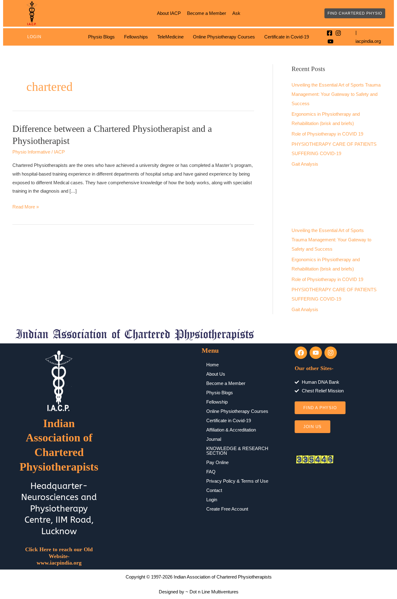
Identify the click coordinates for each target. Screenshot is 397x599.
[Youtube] (330, 41)
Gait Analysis (305, 164)
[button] (355, 13)
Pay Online (217, 462)
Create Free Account (227, 509)
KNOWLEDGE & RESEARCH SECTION (237, 451)
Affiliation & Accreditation (231, 429)
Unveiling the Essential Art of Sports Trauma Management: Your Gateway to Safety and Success (336, 94)
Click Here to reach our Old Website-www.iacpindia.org (59, 556)
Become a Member (206, 13)
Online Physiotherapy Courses (224, 36)
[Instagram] (338, 33)
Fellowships (136, 36)
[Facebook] (329, 33)
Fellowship (217, 402)
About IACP (169, 13)
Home (212, 364)
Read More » (25, 206)
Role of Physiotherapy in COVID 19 (327, 133)
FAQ (211, 471)
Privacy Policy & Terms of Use (237, 481)
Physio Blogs (101, 36)
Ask (236, 13)
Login (34, 36)
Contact (214, 490)
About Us (215, 374)
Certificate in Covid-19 (286, 36)
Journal (213, 439)
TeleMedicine (170, 36)
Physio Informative (31, 151)
